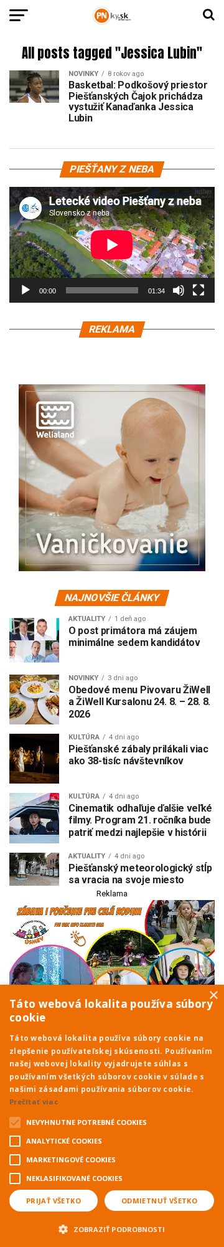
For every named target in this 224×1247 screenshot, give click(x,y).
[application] (112, 245)
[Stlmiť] (178, 290)
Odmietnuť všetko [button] (159, 1200)
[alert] (112, 1116)
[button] (112, 1228)
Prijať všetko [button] (53, 1200)
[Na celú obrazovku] (198, 290)
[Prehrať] (25, 290)
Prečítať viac (33, 1101)
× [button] (213, 995)
